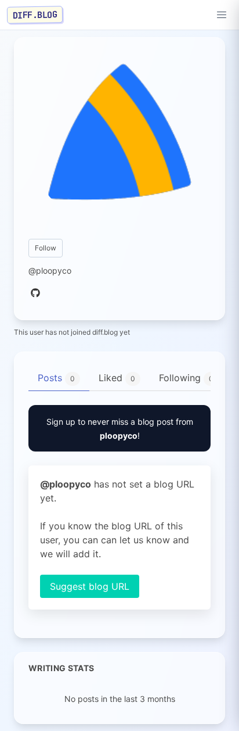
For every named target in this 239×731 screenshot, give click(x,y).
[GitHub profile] (35, 293)
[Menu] (221, 15)
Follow (45, 247)
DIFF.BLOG (35, 14)
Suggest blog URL (89, 586)
